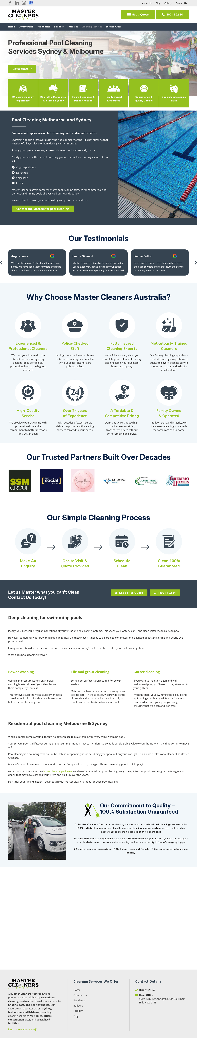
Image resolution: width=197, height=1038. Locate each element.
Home (76, 990)
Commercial (80, 995)
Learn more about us (21, 1029)
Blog (75, 1016)
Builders (78, 1005)
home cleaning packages (57, 771)
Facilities (78, 1011)
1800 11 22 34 (147, 990)
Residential (79, 1000)
